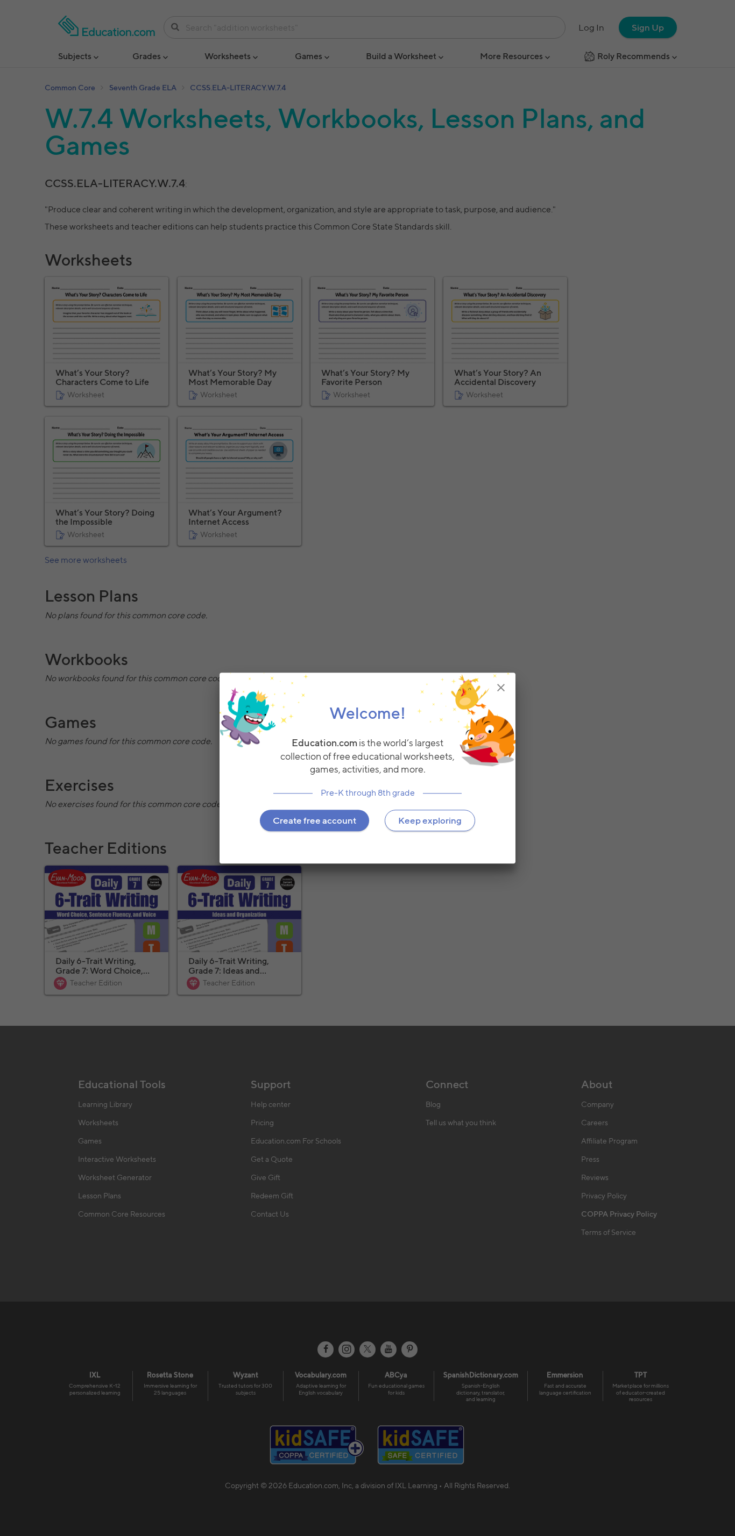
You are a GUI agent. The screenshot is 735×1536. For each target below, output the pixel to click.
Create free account (314, 820)
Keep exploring (430, 820)
